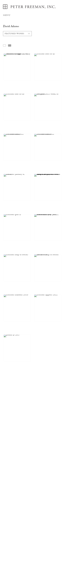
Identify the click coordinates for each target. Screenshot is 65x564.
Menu (6, 15)
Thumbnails (9, 45)
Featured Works (14, 33)
